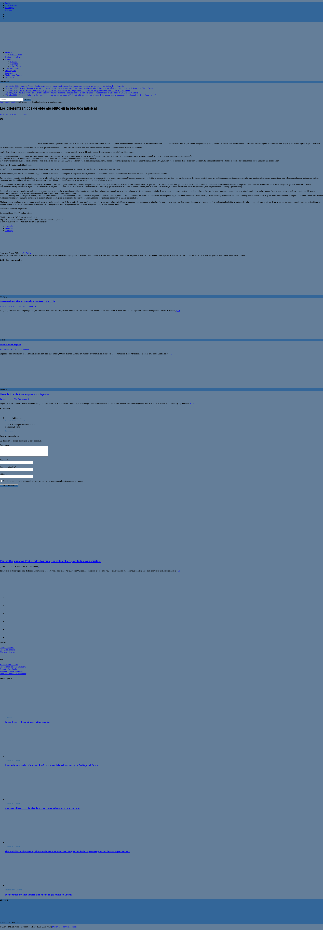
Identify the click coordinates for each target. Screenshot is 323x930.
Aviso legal (9, 8)
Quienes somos (11, 5)
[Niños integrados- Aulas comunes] (10, 589)
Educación (9, 228)
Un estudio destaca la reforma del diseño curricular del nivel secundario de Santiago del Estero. (52, 765)
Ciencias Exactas (12, 68)
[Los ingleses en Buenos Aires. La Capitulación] (25, 713)
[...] (178, 571)
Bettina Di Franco (21, 114)
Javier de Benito (21, 349)
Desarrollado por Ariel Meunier (64, 927)
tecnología (9, 231)
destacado (9, 226)
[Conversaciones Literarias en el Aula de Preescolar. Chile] (20, 294)
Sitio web (4, 474)
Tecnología (9, 77)
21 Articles (27, 253)
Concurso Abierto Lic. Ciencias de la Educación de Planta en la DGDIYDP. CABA (42, 808)
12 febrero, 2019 (6, 114)
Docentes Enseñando (8, 669)
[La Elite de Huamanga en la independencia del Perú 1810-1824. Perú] (10, 581)
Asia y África (15, 66)
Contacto (8, 10)
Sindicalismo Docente (13, 75)
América (13, 61)
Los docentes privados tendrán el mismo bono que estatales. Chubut (38, 894)
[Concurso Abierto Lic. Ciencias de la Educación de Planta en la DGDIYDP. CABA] (25, 799)
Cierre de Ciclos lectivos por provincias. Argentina (24, 394)
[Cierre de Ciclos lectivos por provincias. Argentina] (20, 387)
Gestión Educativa (12, 57)
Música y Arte (10, 71)
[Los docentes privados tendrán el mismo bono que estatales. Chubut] (25, 885)
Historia (8, 59)
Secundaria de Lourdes (9, 664)
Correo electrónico (7, 467)
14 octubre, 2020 (7, 399)
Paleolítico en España (10, 344)
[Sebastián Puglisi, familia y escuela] (10, 613)
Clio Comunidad (20, 399)
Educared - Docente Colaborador (13, 674)
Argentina (14, 64)
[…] (178, 310)
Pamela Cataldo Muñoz (25, 306)
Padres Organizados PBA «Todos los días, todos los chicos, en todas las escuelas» (50, 561)
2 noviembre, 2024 (7, 306)
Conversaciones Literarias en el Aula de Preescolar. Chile (27, 301)
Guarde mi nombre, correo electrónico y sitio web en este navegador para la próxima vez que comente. (43, 481)
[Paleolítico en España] (16, 337)
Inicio (7, 3)
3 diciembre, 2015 (7, 349)
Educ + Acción (16, 55)
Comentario (4, 445)
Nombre (3, 460)
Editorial (8, 52)
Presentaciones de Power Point (12, 671)
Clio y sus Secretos (7, 652)
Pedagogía (9, 73)
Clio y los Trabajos (7, 650)
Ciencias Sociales (7, 647)
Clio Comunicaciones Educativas (13, 667)
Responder (9, 431)
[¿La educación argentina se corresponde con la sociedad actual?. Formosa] (10, 605)
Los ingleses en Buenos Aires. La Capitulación (27, 722)
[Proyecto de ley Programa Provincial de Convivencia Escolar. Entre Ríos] (10, 621)
